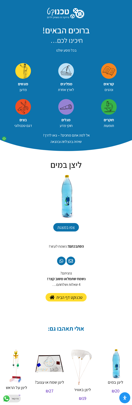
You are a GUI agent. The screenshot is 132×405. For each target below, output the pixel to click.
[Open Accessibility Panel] (124, 397)
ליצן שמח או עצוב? (49, 382)
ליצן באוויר (82, 389)
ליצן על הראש (16, 387)
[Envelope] (71, 261)
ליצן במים (115, 382)
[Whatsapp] (61, 261)
